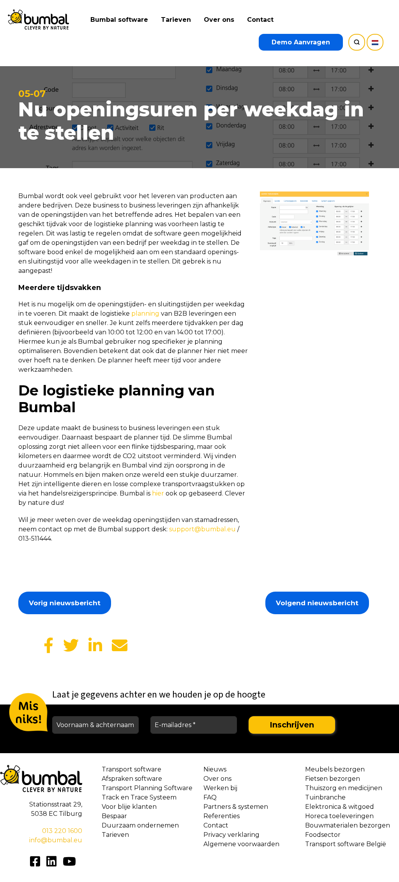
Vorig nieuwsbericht (65, 603)
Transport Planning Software (147, 788)
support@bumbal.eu (202, 529)
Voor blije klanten (129, 806)
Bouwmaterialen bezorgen (347, 825)
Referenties (221, 816)
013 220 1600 (62, 831)
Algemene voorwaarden (241, 844)
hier (158, 493)
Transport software (131, 769)
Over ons (219, 19)
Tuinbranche (325, 797)
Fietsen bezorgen (332, 778)
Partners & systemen (235, 806)
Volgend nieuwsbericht (317, 603)
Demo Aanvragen (301, 42)
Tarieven (176, 19)
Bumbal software (119, 19)
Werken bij (220, 788)
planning (144, 313)
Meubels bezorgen (335, 769)
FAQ (210, 797)
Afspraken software (132, 778)
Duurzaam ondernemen (140, 825)
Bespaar (114, 816)
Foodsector (323, 834)
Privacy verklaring (231, 834)
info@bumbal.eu (55, 840)
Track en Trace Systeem (139, 797)
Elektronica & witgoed (339, 806)
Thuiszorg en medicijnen (343, 788)
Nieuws (214, 769)
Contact (260, 19)
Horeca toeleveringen (339, 816)
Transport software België (345, 844)
